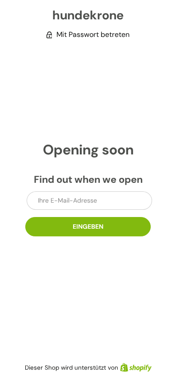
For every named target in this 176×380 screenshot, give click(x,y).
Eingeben (88, 226)
